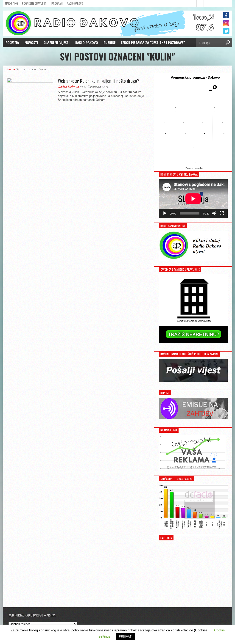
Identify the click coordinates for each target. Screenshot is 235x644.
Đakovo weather (194, 168)
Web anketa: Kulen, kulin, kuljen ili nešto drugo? (98, 80)
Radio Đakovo (75, 3)
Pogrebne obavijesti (34, 3)
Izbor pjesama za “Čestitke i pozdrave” (153, 42)
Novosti (31, 42)
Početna (12, 42)
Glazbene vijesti (57, 42)
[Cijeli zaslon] (221, 213)
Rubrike (110, 42)
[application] (193, 198)
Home (11, 69)
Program (57, 3)
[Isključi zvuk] (214, 213)
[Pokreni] (164, 213)
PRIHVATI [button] (125, 636)
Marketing (11, 3)
